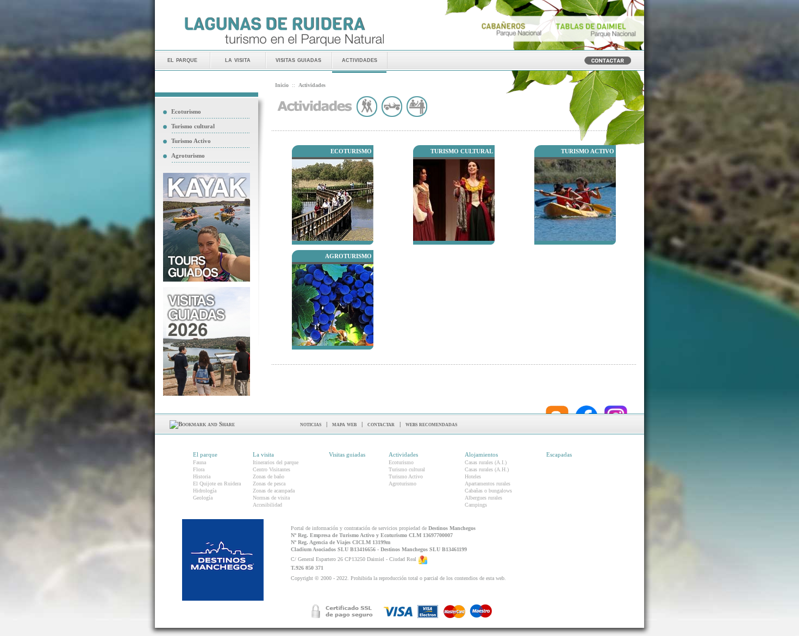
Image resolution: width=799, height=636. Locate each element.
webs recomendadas (431, 424)
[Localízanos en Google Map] (423, 559)
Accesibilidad (267, 505)
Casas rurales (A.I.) (486, 462)
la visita (238, 59)
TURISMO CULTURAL (461, 151)
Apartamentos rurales (487, 484)
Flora (198, 469)
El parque (205, 454)
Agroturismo (188, 155)
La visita (263, 454)
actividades (359, 59)
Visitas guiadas (347, 454)
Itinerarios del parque (275, 462)
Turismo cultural (193, 126)
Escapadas (559, 454)
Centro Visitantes (271, 469)
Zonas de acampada (274, 491)
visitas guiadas (298, 59)
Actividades (403, 454)
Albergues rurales (483, 498)
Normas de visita (271, 498)
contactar (381, 424)
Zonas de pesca (269, 484)
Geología (203, 498)
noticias (310, 424)
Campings (476, 505)
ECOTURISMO (351, 151)
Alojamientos (481, 454)
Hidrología (204, 491)
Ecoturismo (186, 111)
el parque (182, 59)
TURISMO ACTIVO (587, 151)
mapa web (344, 424)
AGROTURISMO (348, 256)
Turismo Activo (191, 141)
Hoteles (473, 476)
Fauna (199, 462)
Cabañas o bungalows (488, 491)
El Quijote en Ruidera (217, 484)
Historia (201, 476)
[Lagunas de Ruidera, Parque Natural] (284, 46)
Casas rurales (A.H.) (487, 469)
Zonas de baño (268, 476)
